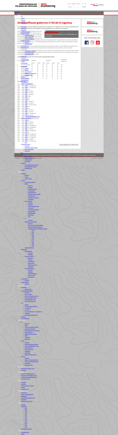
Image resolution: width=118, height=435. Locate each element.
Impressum (17, 158)
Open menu (17, 12)
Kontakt (74, 3)
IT (82, 3)
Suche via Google (38, 158)
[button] (20, 15)
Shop (78, 3)
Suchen (84, 7)
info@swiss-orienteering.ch (89, 155)
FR (85, 3)
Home (69, 3)
